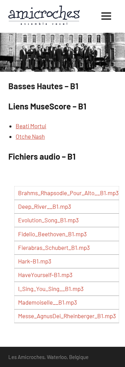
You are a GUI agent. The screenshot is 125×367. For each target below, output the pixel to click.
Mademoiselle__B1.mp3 (47, 302)
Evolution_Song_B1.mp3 (48, 219)
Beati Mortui (31, 125)
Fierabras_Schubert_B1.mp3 (54, 247)
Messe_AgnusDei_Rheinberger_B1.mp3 (67, 315)
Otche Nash (30, 136)
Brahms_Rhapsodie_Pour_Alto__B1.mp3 (68, 192)
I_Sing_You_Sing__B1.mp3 (51, 288)
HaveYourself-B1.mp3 (45, 274)
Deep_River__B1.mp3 (44, 206)
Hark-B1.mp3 (34, 261)
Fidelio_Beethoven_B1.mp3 (52, 233)
